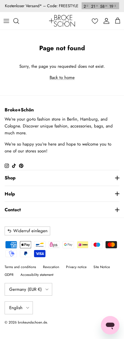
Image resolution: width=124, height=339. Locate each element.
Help (10, 194)
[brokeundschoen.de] (62, 21)
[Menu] (6, 21)
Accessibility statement (36, 274)
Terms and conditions (20, 267)
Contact (13, 209)
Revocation (51, 267)
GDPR (9, 274)
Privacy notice (76, 267)
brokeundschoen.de (32, 322)
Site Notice (101, 267)
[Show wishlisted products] (95, 21)
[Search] (19, 21)
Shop (10, 178)
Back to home (62, 77)
